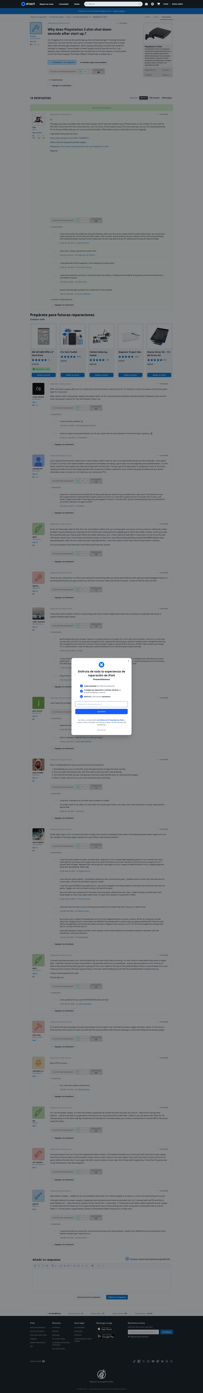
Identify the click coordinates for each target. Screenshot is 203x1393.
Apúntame (101, 711)
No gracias (101, 730)
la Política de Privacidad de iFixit (110, 720)
